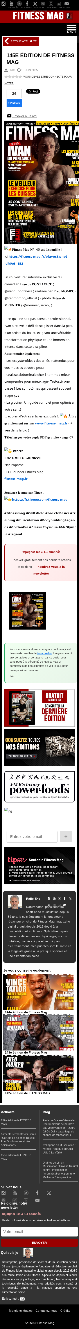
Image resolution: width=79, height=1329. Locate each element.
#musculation (27, 520)
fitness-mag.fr (16, 478)
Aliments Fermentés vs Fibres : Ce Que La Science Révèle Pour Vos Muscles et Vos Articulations (18, 1140)
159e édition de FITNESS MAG (16, 1122)
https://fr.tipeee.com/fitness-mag (40, 499)
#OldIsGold (35, 513)
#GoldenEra (18, 527)
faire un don (44, 653)
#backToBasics (57, 513)
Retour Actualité (23, 41)
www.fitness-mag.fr (51, 423)
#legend (15, 534)
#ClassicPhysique (43, 527)
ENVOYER (39, 1242)
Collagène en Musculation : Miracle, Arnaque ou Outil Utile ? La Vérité (59, 1149)
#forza (18, 451)
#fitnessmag (14, 513)
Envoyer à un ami (24, 116)
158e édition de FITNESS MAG (16, 1157)
